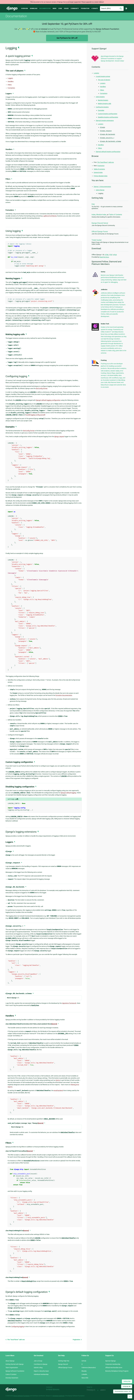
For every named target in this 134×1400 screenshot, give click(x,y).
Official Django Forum (100, 232)
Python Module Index (100, 176)
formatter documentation (64, 695)
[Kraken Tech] (95, 330)
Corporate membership (112, 1364)
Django (12, 8)
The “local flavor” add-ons (16, 1339)
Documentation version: (122, 1391)
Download (33, 8)
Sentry (58, 1080)
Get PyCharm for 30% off (67, 38)
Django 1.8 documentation (102, 186)
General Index (98, 172)
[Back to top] (130, 1396)
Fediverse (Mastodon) (89, 1367)
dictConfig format (41, 388)
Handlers (103, 86)
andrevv (105, 1390)
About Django (10, 1361)
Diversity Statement (12, 1378)
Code (60, 8)
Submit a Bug (38, 1367)
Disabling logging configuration (108, 117)
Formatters (103, 93)
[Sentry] (95, 277)
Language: (126, 1386)
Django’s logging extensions (105, 120)
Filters (102, 90)
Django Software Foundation (15, 1371)
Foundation (85, 8)
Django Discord (63, 1364)
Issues (66, 8)
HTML (107, 254)
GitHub (84, 1361)
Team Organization (12, 1367)
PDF (111, 254)
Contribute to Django (40, 1364)
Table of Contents (115, 215)
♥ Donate (94, 8)
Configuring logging (102, 107)
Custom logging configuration (107, 114)
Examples (101, 110)
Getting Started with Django (15, 1364)
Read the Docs (104, 257)
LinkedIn (84, 1374)
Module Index (101, 215)
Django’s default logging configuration (108, 151)
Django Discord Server (100, 223)
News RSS (85, 1378)
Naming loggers (103, 100)
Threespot (92, 1390)
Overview (24, 8)
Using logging (100, 97)
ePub (115, 254)
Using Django (100, 190)
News (54, 8)
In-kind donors (52, 1389)
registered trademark (58, 1396)
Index (94, 215)
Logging (96, 73)
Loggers (102, 83)
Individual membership (41, 1374)
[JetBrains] (95, 296)
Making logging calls (104, 103)
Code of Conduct (11, 1374)
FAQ (93, 204)
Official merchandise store (113, 1367)
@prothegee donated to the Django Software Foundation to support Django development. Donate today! (112, 58)
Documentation (45, 8)
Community (75, 8)
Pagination (76, 1339)
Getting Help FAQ (63, 1361)
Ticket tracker (97, 240)
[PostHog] (95, 366)
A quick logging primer (103, 76)
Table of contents (99, 169)
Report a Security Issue (41, 1371)
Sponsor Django (110, 1361)
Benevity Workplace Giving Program (116, 1371)
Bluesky (84, 1371)
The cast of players (104, 80)
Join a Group (38, 1361)
